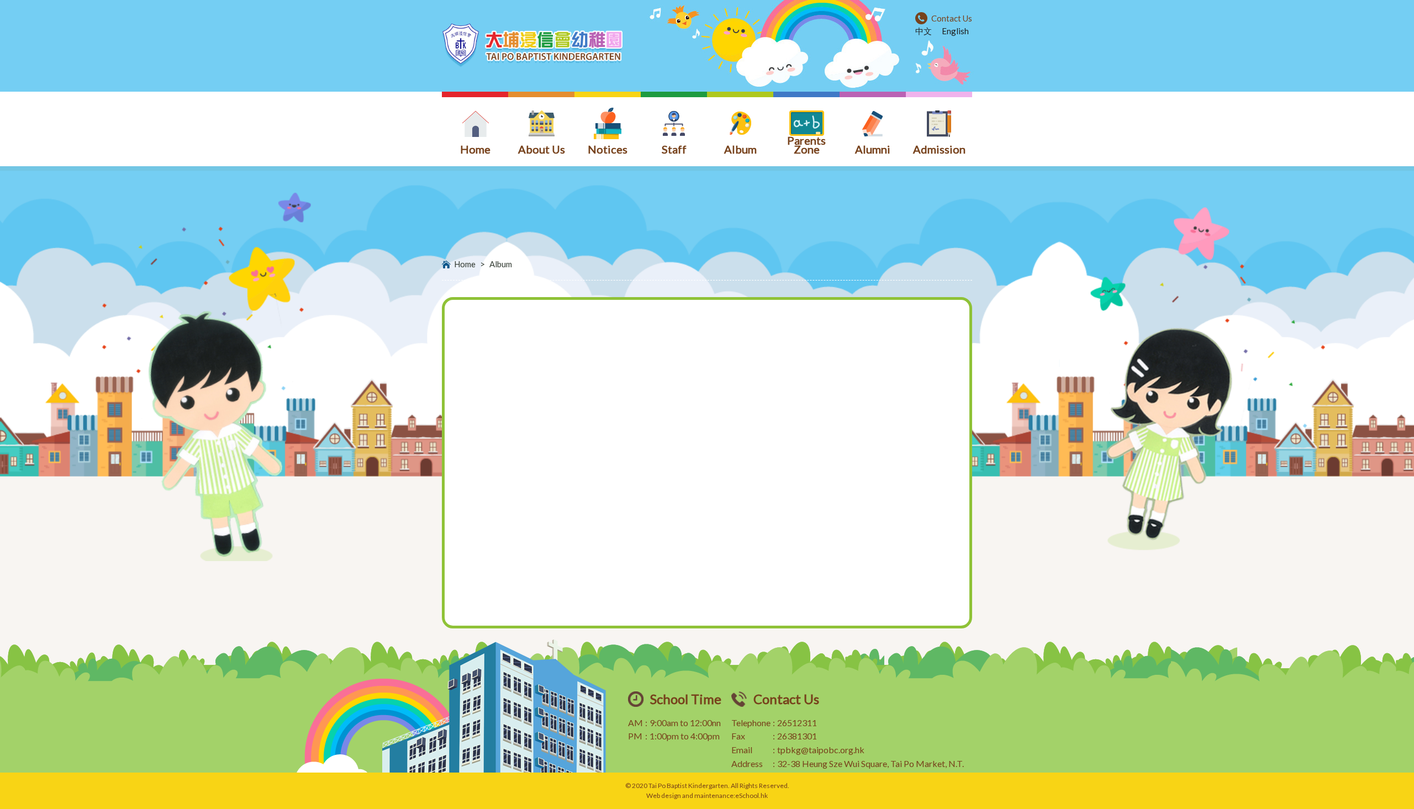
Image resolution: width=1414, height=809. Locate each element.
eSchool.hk (751, 795)
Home (465, 264)
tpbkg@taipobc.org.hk (820, 749)
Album (500, 264)
